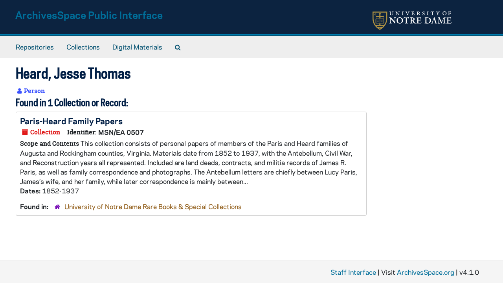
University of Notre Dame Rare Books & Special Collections (153, 206)
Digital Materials (137, 46)
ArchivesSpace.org (425, 272)
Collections (83, 46)
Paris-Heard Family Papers (71, 120)
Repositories (35, 46)
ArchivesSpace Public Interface (89, 14)
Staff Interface (353, 272)
